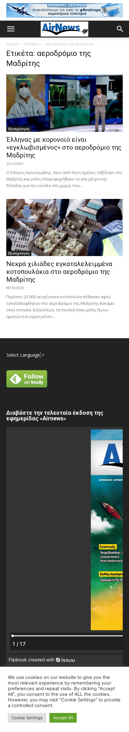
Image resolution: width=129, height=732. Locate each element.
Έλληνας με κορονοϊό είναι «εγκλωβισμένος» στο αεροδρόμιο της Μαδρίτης (63, 147)
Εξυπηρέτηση (18, 129)
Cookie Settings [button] (27, 717)
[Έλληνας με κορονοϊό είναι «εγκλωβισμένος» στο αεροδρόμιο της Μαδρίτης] (64, 103)
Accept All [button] (63, 717)
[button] (11, 29)
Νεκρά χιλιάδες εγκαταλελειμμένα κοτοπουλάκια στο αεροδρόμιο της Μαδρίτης (59, 271)
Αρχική (12, 44)
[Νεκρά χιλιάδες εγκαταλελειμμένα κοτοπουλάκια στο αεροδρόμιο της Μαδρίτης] (64, 227)
